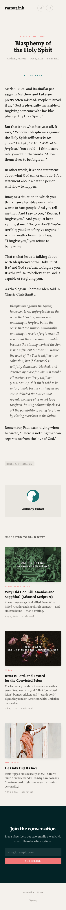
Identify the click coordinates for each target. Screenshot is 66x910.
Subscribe (33, 861)
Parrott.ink (14, 8)
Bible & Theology (33, 36)
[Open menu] (58, 8)
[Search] (40, 8)
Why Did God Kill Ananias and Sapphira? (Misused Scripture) (29, 594)
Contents (33, 75)
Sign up (33, 900)
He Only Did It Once (21, 768)
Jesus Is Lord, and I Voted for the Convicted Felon (25, 678)
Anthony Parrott (16, 58)
